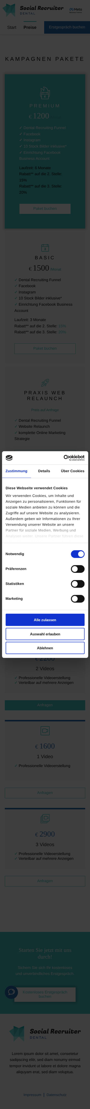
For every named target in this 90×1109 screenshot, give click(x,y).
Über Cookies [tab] (72, 471)
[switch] (77, 569)
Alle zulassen (45, 620)
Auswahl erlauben (45, 634)
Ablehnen (45, 648)
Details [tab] (44, 471)
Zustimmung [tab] (16, 471)
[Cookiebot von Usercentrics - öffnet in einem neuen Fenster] (64, 458)
